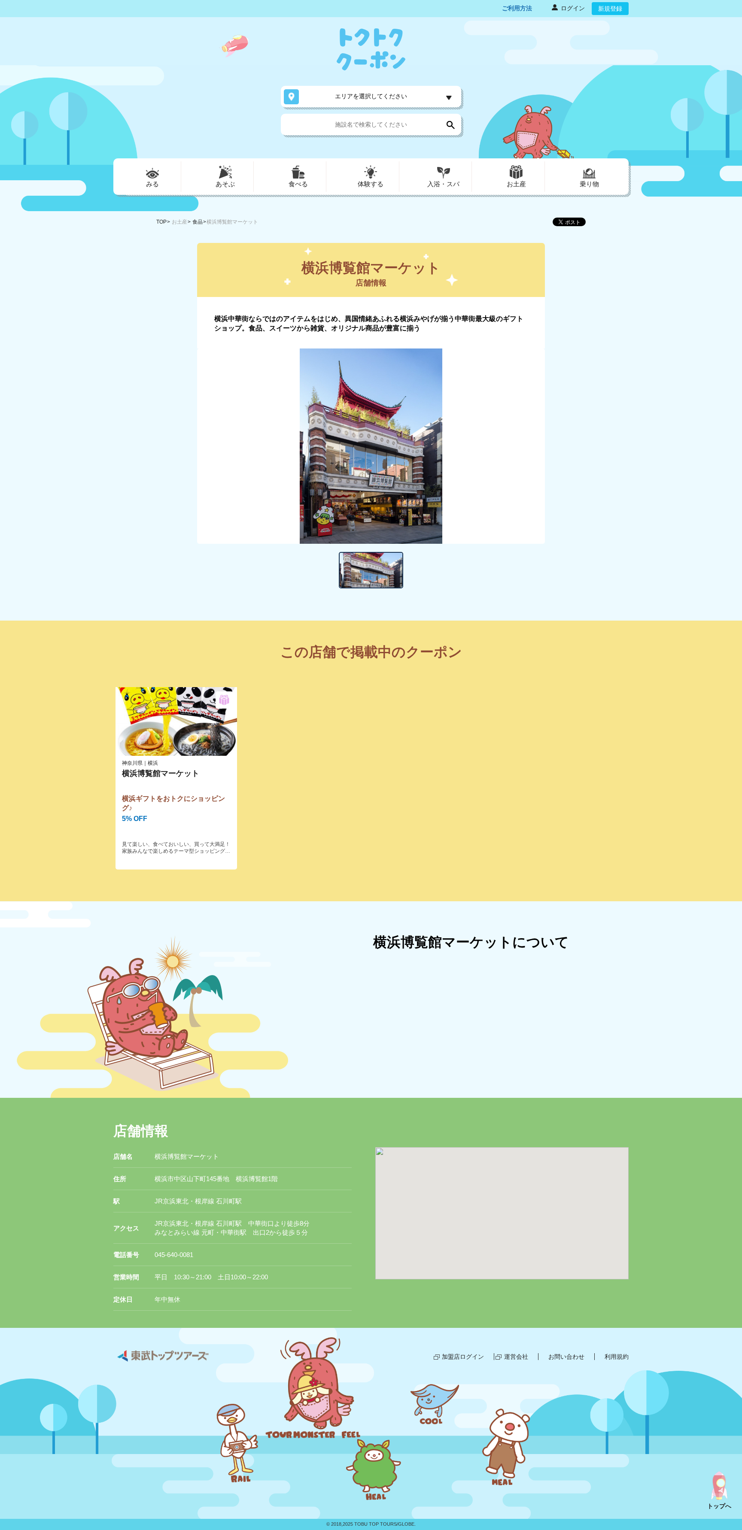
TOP (161, 222)
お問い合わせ (566, 1356)
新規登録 (610, 8)
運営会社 (516, 1356)
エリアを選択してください (371, 96)
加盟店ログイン (463, 1356)
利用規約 (617, 1356)
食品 (197, 222)
